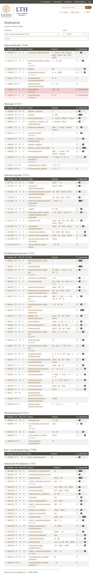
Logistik (31, 182)
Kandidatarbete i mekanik (37, 165)
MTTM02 (10, 239)
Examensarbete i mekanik (37, 168)
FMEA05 (10, 139)
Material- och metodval (37, 510)
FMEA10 (10, 144)
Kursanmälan (57, 2)
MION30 (10, 287)
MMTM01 (10, 562)
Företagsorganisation (35, 374)
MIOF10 (10, 316)
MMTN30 (10, 490)
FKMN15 (10, 89)
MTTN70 (10, 226)
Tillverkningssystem (36, 490)
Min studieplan (45, 2)
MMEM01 (10, 441)
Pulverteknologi (33, 95)
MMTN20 (10, 510)
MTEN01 (10, 457)
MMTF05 (10, 535)
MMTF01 (10, 497)
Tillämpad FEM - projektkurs (39, 494)
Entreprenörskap (34, 266)
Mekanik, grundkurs (35, 144)
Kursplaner (67, 2)
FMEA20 (10, 111)
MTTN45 (10, 212)
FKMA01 (10, 61)
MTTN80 (10, 235)
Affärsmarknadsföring (36, 325)
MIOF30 (10, 278)
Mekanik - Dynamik (35, 111)
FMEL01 (10, 165)
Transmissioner (34, 420)
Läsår (64, 30)
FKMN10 (10, 72)
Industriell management (36, 287)
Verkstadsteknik (34, 478)
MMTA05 (10, 474)
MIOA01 (10, 261)
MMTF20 (10, 538)
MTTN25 (10, 197)
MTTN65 (10, 201)
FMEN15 (10, 133)
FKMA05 (10, 69)
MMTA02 (10, 471)
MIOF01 (10, 310)
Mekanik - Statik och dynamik (39, 148)
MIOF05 (10, 369)
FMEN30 (10, 121)
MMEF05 (10, 420)
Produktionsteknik (35, 487)
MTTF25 (10, 186)
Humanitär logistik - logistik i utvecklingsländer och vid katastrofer (38, 214)
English (76, 12)
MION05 (10, 325)
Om (90, 2)
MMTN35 (10, 494)
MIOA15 (10, 304)
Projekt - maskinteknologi (36, 457)
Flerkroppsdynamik (35, 151)
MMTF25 (10, 542)
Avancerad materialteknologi (38, 52)
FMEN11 (10, 127)
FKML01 (10, 78)
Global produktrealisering (38, 501)
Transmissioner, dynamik (38, 435)
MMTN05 (10, 545)
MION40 (10, 290)
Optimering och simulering (37, 278)
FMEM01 (10, 168)
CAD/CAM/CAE (34, 542)
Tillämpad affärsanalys (36, 365)
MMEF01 (10, 432)
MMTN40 (10, 526)
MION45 (10, 386)
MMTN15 (10, 481)
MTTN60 (10, 232)
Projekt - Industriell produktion (40, 481)
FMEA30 (10, 115)
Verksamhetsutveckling (36, 232)
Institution (7, 30)
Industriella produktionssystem (40, 474)
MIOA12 (10, 270)
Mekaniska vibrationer (36, 127)
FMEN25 (10, 157)
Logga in (65, 12)
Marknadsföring (33, 321)
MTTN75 (10, 220)
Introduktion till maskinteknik (39, 471)
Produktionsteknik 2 (36, 532)
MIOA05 (10, 266)
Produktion (33, 497)
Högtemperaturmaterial (36, 72)
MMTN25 (10, 487)
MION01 (10, 359)
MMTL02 (10, 557)
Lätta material (33, 89)
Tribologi (32, 432)
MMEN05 (10, 435)
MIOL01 (10, 393)
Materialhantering (34, 197)
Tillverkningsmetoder (36, 538)
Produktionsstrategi (35, 386)
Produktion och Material (37, 535)
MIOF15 (10, 321)
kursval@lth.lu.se (20, 572)
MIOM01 (10, 398)
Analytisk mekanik (34, 133)
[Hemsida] (77, 52)
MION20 (10, 365)
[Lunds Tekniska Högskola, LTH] (14, 11)
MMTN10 (10, 501)
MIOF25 (10, 354)
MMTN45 (10, 532)
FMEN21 (10, 118)
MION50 (10, 328)
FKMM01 (10, 84)
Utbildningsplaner (80, 2)
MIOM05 (10, 404)
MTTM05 (10, 244)
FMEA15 (10, 148)
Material (31, 69)
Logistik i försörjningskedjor (38, 235)
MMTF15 (10, 478)
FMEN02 (10, 151)
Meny (88, 12)
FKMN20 (10, 52)
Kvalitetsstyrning (34, 328)
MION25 (10, 281)
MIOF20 (10, 374)
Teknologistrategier (35, 281)
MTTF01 (10, 182)
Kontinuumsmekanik (35, 118)
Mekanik (31, 115)
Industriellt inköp (34, 220)
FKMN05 (10, 95)
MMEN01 (10, 424)
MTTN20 (10, 191)
